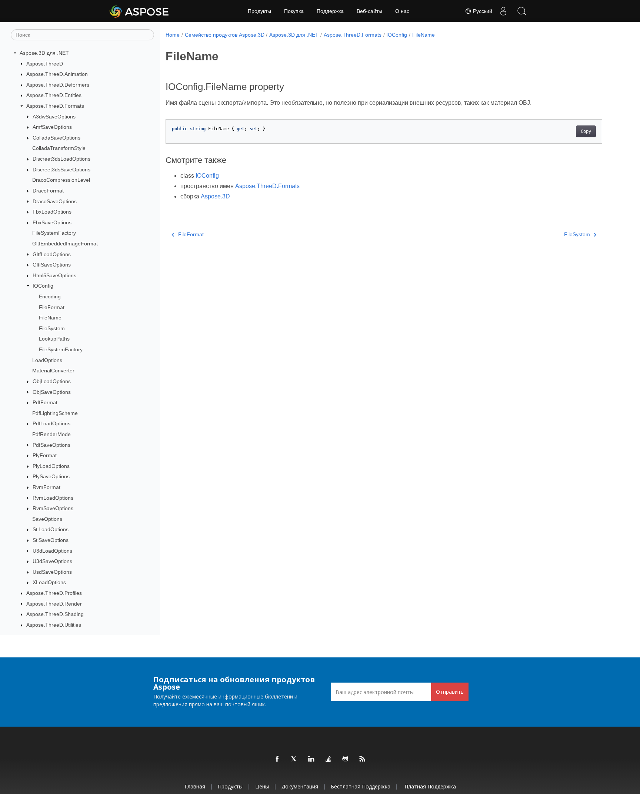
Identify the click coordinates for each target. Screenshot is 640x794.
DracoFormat (48, 191)
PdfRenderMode (51, 434)
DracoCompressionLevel (61, 180)
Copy (586, 131)
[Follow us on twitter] (294, 759)
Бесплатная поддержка (360, 786)
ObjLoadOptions (52, 381)
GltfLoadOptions (52, 254)
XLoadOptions (49, 582)
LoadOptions (47, 360)
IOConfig (43, 286)
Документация (299, 786)
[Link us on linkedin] (311, 759)
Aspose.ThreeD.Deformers (57, 85)
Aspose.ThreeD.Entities (53, 95)
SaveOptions (47, 519)
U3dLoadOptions (52, 551)
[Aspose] (139, 11)
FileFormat (51, 307)
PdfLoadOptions (51, 423)
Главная (194, 786)
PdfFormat (45, 402)
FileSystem (52, 328)
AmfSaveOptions (52, 127)
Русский (481, 11)
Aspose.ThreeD (44, 64)
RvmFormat (46, 487)
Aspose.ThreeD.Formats (55, 106)
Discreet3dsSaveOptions (61, 169)
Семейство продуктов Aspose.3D (224, 35)
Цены (262, 786)
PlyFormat (45, 455)
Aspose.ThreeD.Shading (55, 614)
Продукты (259, 11)
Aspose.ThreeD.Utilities (53, 625)
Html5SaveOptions (54, 275)
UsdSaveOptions (52, 572)
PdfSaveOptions (51, 445)
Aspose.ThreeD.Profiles (54, 593)
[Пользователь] (503, 11)
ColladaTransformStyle (59, 148)
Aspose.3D (215, 196)
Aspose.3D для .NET (44, 53)
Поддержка (330, 11)
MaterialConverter (53, 370)
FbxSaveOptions (52, 222)
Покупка (294, 11)
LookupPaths (54, 339)
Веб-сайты (369, 11)
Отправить (450, 691)
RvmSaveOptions (53, 508)
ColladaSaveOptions (56, 138)
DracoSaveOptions (55, 201)
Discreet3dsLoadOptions (61, 159)
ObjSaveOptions (52, 392)
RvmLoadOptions (53, 498)
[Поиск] (522, 11)
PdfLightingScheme (55, 413)
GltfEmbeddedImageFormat (65, 244)
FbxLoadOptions (52, 212)
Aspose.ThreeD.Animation (57, 74)
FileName (50, 318)
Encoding (50, 296)
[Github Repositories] (345, 759)
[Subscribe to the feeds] (362, 759)
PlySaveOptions (51, 476)
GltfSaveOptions (52, 265)
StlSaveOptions (51, 540)
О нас (402, 11)
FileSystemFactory (54, 233)
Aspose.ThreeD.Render (54, 604)
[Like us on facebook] (277, 759)
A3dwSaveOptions (54, 117)
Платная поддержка (430, 786)
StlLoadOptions (51, 529)
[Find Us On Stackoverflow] (328, 759)
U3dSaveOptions (52, 561)
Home (173, 35)
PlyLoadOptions (51, 466)
